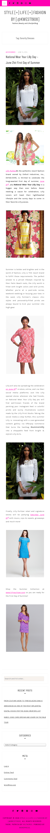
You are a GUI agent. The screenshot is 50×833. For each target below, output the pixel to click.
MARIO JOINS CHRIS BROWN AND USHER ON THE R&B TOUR (25, 719)
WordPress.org (10, 785)
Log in (6, 766)
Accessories (11, 52)
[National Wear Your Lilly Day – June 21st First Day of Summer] (25, 96)
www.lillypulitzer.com (15, 592)
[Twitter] (17, 811)
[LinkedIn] (22, 811)
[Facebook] (13, 811)
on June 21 (10, 389)
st (8, 184)
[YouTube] (37, 811)
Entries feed (9, 772)
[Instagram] (32, 811)
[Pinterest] (27, 811)
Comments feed (10, 779)
